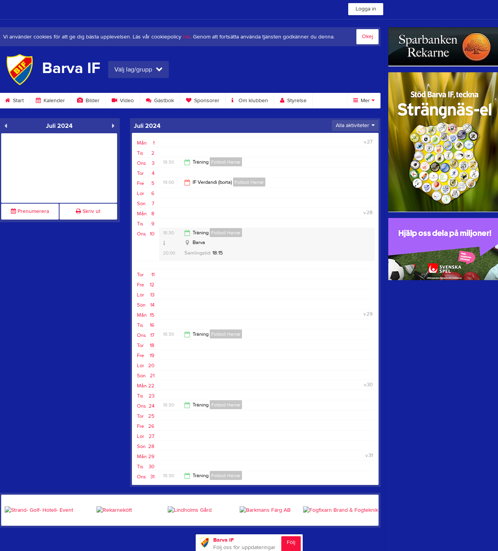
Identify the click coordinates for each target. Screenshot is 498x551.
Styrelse (296, 100)
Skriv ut (90, 211)
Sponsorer (206, 100)
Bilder (92, 100)
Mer (365, 100)
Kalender (53, 100)
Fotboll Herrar (225, 162)
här (186, 36)
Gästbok (163, 100)
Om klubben (252, 100)
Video (126, 100)
